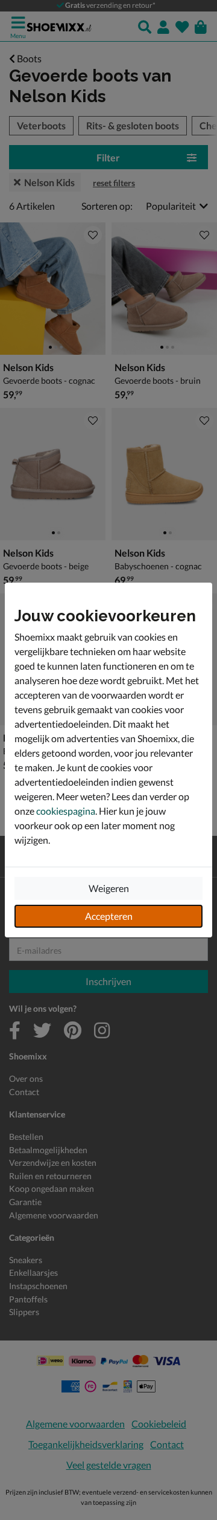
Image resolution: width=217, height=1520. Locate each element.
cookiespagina (65, 811)
